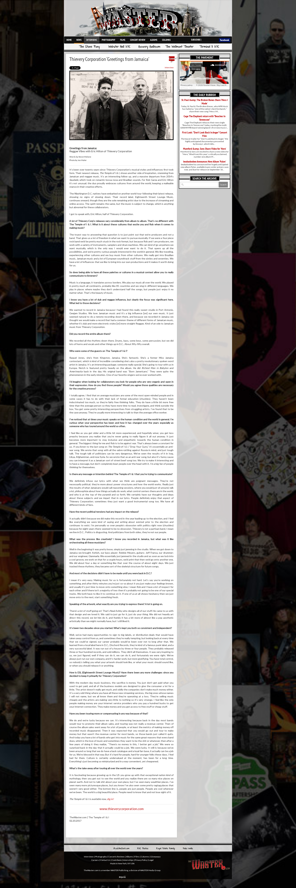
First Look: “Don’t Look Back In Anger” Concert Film (204, 134)
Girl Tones (184, 88)
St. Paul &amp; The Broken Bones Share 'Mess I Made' (204, 101)
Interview (169, 67)
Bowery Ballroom (149, 46)
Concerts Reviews (116, 856)
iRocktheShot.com (121, 849)
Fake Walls (188, 849)
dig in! (110, 799)
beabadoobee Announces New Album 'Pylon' (204, 161)
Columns (166, 39)
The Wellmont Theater (179, 46)
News (79, 39)
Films (122, 39)
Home (69, 39)
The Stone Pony (89, 46)
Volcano (192, 88)
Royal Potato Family (165, 849)
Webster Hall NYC (119, 46)
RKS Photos (142, 849)
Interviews (91, 39)
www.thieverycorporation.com (122, 809)
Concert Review (137, 39)
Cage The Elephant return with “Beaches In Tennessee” (204, 117)
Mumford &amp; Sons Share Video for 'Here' (204, 148)
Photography (108, 39)
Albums (153, 39)
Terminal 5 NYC (209, 46)
